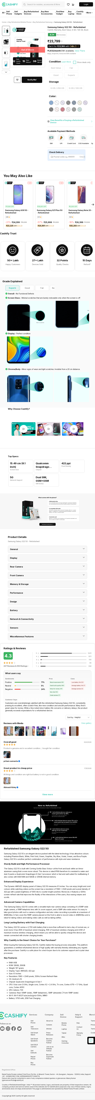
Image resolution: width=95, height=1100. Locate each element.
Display (13, 558)
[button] (86, 4)
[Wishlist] (68, 4)
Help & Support (78, 1016)
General (14, 549)
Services (33, 1015)
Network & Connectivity (22, 619)
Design (13, 601)
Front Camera (17, 575)
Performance (16, 593)
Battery (14, 610)
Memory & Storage (19, 584)
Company (49, 1015)
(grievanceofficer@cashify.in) (13, 1080)
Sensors (14, 628)
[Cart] (73, 4)
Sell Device (63, 1016)
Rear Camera (16, 566)
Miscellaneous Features (22, 636)
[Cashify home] (12, 4)
